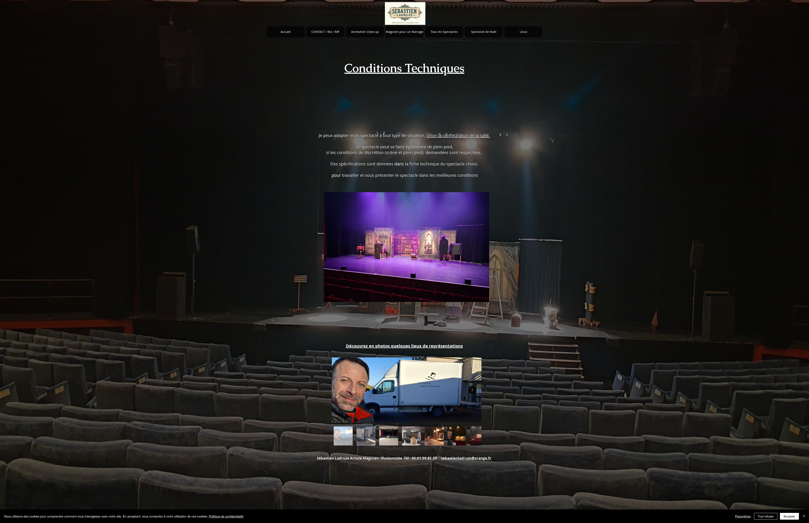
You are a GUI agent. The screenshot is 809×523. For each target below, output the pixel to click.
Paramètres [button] (743, 516)
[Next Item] (472, 390)
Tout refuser (766, 516)
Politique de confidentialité (226, 516)
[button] (325, 31)
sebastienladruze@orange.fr (465, 458)
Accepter (789, 516)
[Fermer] (803, 516)
